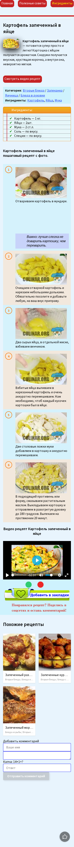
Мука (58, 100)
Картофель (35, 100)
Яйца (49, 100)
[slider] (18, 575)
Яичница (11, 95)
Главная (7, 3)
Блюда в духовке (33, 95)
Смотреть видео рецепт (22, 79)
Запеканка (54, 90)
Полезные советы (32, 3)
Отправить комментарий (26, 776)
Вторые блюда (33, 90)
